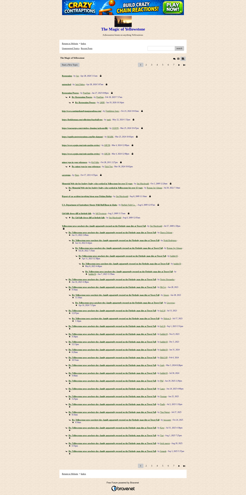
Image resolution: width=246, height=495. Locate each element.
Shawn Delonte (166, 232)
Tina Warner (165, 412)
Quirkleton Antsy (112, 111)
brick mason (165, 443)
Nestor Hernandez (167, 279)
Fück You (109, 166)
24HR (102, 102)
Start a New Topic (70, 65)
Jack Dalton (80, 84)
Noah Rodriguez (170, 240)
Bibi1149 (164, 357)
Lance (162, 389)
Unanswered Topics (70, 48)
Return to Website (70, 43)
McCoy (163, 287)
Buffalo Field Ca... (128, 205)
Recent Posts (86, 48)
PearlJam (86, 93)
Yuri (162, 435)
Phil (161, 381)
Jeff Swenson (101, 213)
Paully (162, 404)
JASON (115, 128)
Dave (77, 175)
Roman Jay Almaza (154, 188)
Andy (162, 365)
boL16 (162, 311)
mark (109, 119)
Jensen (166, 295)
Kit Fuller (95, 162)
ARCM (107, 145)
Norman (163, 396)
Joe (77, 76)
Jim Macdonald (143, 183)
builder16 (174, 256)
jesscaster (167, 420)
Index (83, 43)
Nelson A (167, 318)
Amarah (163, 451)
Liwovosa (171, 303)
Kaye (162, 428)
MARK (110, 137)
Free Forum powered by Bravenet (123, 482)
